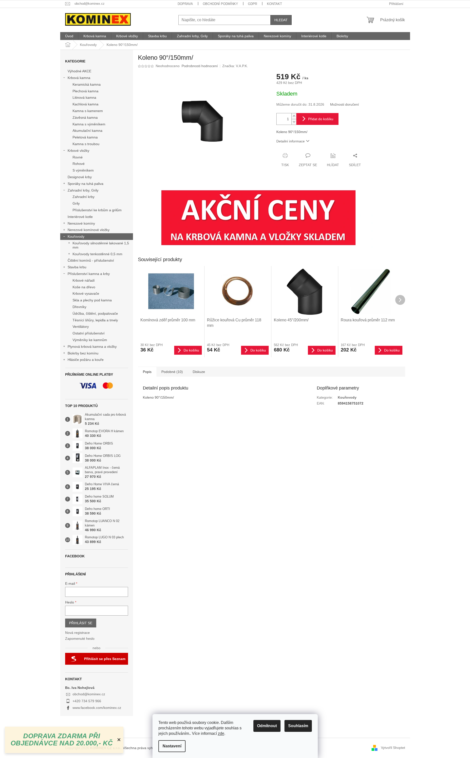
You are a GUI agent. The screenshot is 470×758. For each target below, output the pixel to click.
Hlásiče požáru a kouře (86, 360)
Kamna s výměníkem (89, 124)
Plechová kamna (85, 91)
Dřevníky (79, 307)
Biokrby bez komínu (83, 353)
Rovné (78, 157)
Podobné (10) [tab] (172, 372)
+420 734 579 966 (87, 701)
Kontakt (274, 4)
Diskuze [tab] (199, 372)
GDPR (252, 4)
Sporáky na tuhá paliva (85, 184)
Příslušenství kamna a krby (89, 274)
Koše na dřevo (84, 287)
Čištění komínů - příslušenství (91, 260)
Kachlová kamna (85, 104)
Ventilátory (81, 327)
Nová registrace (77, 633)
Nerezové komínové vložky (89, 230)
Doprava (185, 4)
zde (221, 733)
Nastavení (172, 746)
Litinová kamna (84, 97)
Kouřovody (76, 236)
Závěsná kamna (85, 117)
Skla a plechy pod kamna (92, 300)
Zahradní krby (83, 197)
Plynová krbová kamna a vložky (92, 347)
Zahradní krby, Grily (83, 190)
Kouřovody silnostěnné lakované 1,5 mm (101, 245)
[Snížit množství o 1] (293, 122)
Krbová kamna (79, 78)
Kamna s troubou (86, 144)
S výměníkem (83, 170)
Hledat (281, 20)
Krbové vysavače (86, 293)
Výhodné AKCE (79, 71)
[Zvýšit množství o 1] (293, 116)
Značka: (235, 66)
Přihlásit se (80, 623)
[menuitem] (69, 36)
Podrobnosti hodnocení (200, 66)
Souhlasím (298, 726)
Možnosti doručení (344, 104)
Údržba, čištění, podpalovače (95, 313)
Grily (76, 203)
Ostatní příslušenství (89, 333)
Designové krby (80, 177)
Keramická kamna (87, 84)
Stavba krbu (77, 267)
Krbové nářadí (84, 280)
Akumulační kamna (87, 131)
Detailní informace (290, 141)
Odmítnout (267, 726)
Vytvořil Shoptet (393, 748)
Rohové (79, 164)
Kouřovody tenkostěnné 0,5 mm (97, 254)
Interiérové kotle (80, 217)
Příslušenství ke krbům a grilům (97, 210)
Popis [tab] (147, 372)
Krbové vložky (78, 151)
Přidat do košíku (320, 119)
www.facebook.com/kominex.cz (97, 708)
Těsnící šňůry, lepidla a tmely (95, 320)
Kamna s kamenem (88, 111)
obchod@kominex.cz (89, 694)
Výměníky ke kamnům (90, 340)
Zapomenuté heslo (79, 639)
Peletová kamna (85, 137)
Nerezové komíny (81, 223)
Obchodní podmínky (220, 4)
